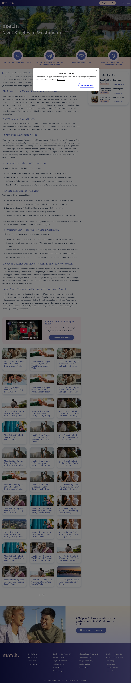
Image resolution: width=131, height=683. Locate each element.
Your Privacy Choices (87, 85)
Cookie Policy (61, 79)
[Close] (96, 71)
